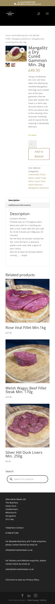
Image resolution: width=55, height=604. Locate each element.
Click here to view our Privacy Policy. (22, 579)
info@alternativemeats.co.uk (19, 550)
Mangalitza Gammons (21, 39)
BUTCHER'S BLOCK (20, 35)
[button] (22, 50)
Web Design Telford (37, 600)
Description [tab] (14, 200)
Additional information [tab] (19, 205)
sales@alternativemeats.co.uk (20, 569)
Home (8, 35)
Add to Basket (39, 154)
